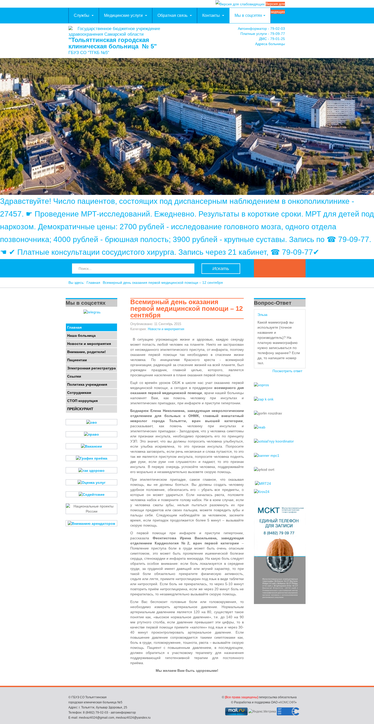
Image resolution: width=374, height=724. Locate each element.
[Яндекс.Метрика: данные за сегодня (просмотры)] (262, 711)
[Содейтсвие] (91, 494)
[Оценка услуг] (91, 482)
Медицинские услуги (124, 15)
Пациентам (77, 360)
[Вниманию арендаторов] (91, 523)
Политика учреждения (87, 384)
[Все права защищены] (241, 697)
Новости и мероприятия (166, 329)
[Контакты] (300, 38)
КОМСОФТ (287, 702)
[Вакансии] (91, 446)
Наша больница (81, 335)
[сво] (91, 422)
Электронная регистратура (91, 368)
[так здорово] (91, 470)
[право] (91, 434)
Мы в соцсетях (248, 15)
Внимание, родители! (86, 352)
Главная (93, 282)
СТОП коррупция (82, 401)
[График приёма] (91, 458)
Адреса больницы (270, 44)
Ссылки (74, 376)
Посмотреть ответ (287, 371)
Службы (82, 15)
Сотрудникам (79, 393)
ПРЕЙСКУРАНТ (80, 409)
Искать (220, 268)
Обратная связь (173, 15)
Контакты (211, 15)
